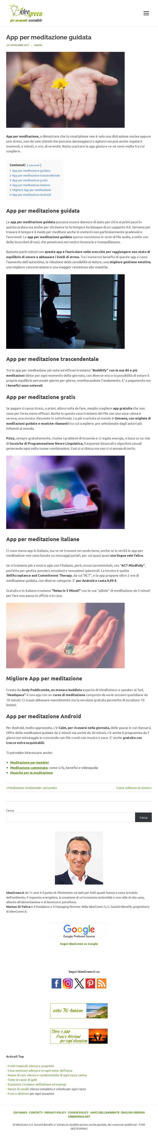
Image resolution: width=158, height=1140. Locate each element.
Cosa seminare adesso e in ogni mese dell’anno (40, 1070)
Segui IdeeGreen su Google (79, 944)
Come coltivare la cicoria (133, 787)
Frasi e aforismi (18, 1093)
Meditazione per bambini (29, 762)
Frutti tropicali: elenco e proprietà (31, 1066)
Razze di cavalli (18, 1089)
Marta (38, 45)
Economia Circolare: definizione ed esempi (37, 1084)
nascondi (34, 165)
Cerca (10, 810)
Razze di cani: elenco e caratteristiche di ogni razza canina (47, 1075)
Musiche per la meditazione (31, 773)
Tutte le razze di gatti (22, 1079)
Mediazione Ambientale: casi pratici (32, 787)
